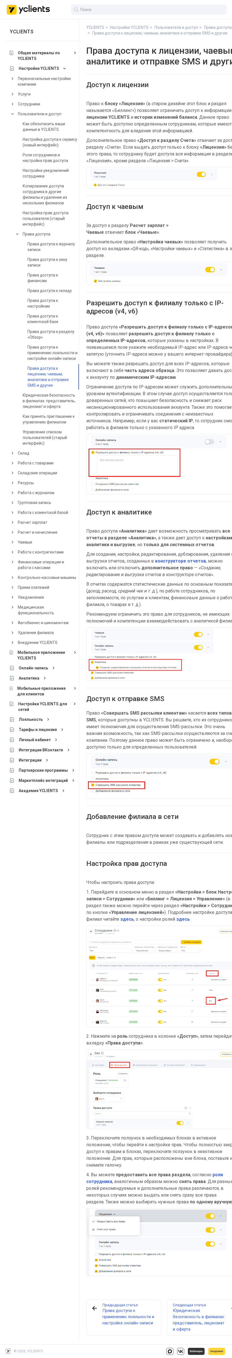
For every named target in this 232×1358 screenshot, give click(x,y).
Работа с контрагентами (41, 552)
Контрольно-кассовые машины (47, 577)
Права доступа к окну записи (47, 262)
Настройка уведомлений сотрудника (46, 173)
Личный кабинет (35, 740)
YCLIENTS (21, 31)
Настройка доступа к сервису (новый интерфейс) (50, 142)
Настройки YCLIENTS (39, 68)
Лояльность (31, 719)
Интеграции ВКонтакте (41, 750)
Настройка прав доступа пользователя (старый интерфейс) (45, 218)
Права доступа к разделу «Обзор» (50, 334)
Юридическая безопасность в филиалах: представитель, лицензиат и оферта (49, 401)
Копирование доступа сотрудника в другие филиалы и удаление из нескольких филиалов (45, 194)
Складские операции (37, 473)
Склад (23, 453)
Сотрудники (29, 104)
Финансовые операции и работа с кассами (41, 565)
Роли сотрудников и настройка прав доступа (45, 158)
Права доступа (36, 234)
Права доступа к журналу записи (51, 247)
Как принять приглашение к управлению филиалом (49, 419)
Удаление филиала (36, 632)
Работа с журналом (36, 492)
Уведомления (31, 597)
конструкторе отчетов (180, 561)
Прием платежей (33, 587)
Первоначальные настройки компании (44, 81)
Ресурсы (26, 483)
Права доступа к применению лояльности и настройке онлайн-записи (52, 353)
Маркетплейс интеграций (43, 780)
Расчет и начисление (37, 532)
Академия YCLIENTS (38, 790)
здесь (127, 919)
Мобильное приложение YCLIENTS (41, 655)
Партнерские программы (43, 770)
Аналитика (29, 678)
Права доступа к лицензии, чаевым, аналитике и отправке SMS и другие (48, 377)
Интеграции (30, 760)
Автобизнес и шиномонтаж (43, 622)
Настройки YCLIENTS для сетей (42, 707)
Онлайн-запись (33, 668)
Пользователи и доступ (39, 114)
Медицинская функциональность (36, 610)
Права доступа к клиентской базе (42, 319)
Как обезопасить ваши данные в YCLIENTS (44, 127)
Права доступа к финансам (42, 278)
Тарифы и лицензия (38, 729)
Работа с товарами (35, 463)
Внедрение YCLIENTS (37, 642)
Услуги (24, 94)
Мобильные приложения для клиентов (41, 691)
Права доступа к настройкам (42, 303)
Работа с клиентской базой (43, 512)
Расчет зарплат (32, 522)
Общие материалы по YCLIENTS (39, 56)
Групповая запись (34, 502)
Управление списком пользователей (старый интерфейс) (45, 438)
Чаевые (25, 542)
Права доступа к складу (49, 290)
